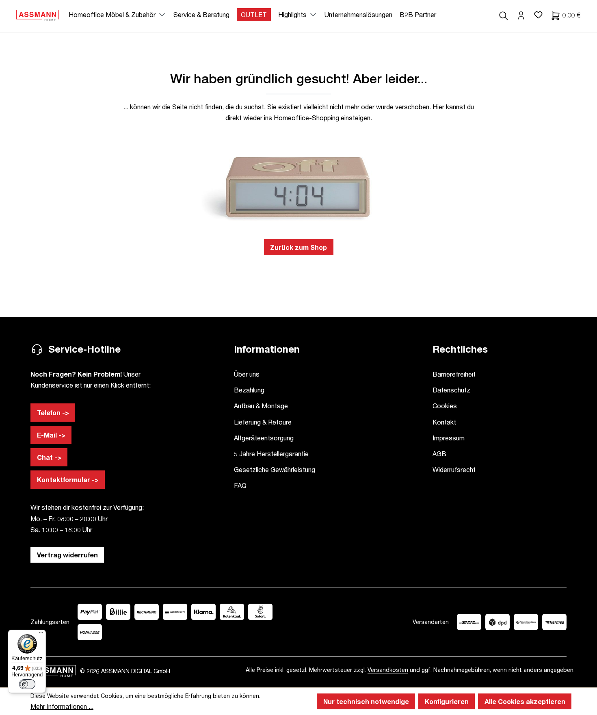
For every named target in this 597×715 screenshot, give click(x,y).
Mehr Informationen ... (61, 706)
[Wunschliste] (538, 14)
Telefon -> (53, 412)
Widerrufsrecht (454, 469)
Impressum (449, 438)
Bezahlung (249, 390)
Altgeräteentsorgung (264, 438)
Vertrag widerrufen (67, 555)
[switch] (27, 684)
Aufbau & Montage (261, 406)
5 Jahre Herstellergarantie (271, 453)
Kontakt (444, 422)
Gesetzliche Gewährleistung (274, 469)
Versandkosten (388, 669)
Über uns (247, 374)
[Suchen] (503, 14)
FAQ (240, 485)
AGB (439, 453)
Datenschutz (451, 390)
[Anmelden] (521, 14)
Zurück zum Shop (298, 247)
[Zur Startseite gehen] (37, 14)
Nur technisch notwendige (366, 701)
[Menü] (41, 634)
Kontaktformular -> (68, 479)
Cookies (445, 406)
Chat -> (49, 457)
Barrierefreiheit (454, 374)
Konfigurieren (447, 701)
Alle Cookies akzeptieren (525, 701)
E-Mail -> (51, 435)
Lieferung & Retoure (263, 422)
